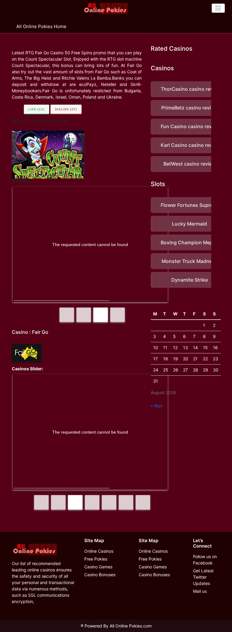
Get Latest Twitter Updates (203, 577)
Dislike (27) (66, 109)
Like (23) (36, 109)
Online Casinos (98, 551)
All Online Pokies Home (41, 26)
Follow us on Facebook (205, 559)
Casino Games (98, 566)
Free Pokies (95, 558)
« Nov (157, 405)
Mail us (200, 591)
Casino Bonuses (99, 574)
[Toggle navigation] (218, 8)
